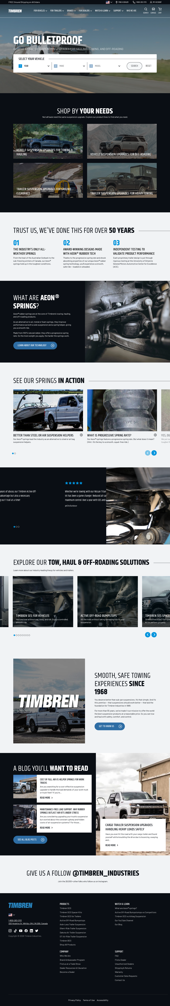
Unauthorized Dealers (124, 964)
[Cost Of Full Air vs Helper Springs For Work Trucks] (25, 789)
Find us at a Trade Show (70, 964)
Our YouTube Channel (124, 920)
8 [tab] (29, 635)
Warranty (119, 972)
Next (154, 453)
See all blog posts (27, 840)
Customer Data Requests (126, 976)
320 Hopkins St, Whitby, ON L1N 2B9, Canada (28, 923)
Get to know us (106, 726)
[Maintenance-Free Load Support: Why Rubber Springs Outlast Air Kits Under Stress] (25, 818)
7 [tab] (27, 635)
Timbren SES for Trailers (70, 916)
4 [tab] (21, 635)
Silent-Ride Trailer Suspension (73, 928)
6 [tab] (25, 635)
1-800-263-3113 (15, 920)
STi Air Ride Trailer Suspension (73, 936)
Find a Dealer (120, 960)
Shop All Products (68, 944)
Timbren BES (65, 940)
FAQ (116, 955)
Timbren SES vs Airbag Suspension (130, 916)
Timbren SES (65, 908)
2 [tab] (15, 453)
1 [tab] (13, 453)
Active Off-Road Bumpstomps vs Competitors (135, 912)
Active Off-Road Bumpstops (72, 920)
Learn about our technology (32, 345)
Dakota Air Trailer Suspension (73, 932)
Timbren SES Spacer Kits (71, 912)
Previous (147, 634)
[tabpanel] (46, 419)
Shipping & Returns (123, 968)
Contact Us (120, 980)
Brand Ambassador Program (72, 960)
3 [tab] (18, 527)
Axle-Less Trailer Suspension (73, 924)
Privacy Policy (74, 1000)
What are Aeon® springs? (126, 908)
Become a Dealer (67, 972)
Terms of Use (89, 1000)
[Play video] (81, 435)
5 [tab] (23, 635)
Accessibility (102, 1000)
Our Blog (118, 924)
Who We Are (65, 955)
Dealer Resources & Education (73, 968)
